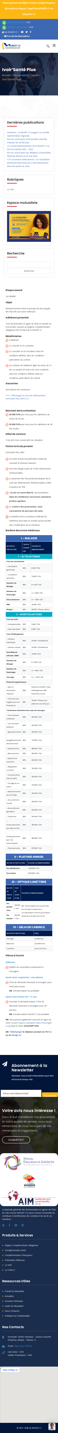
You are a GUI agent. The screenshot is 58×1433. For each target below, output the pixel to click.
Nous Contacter (12, 1311)
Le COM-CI (10, 1270)
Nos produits (21, 75)
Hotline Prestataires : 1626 (20, 1355)
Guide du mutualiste (14, 1306)
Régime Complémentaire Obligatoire (21, 1245)
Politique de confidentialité (17, 1315)
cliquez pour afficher (23, 1346)
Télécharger (16, 1031)
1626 (20, 27)
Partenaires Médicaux (15, 1260)
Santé (34, 75)
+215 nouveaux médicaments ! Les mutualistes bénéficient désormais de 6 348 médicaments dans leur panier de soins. (28, 162)
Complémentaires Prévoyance (18, 1255)
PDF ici (48, 1031)
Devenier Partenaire (14, 1301)
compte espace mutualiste (23, 1022)
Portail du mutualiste (14, 1291)
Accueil (6, 75)
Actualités (9, 1296)
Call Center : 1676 (16, 1352)
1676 (19, 22)
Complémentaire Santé (15, 1250)
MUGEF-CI (36, 1428)
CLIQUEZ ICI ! (16, 1139)
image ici (16, 1035)
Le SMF (10, 189)
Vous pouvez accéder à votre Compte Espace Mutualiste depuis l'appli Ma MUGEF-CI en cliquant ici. (29, 8)
